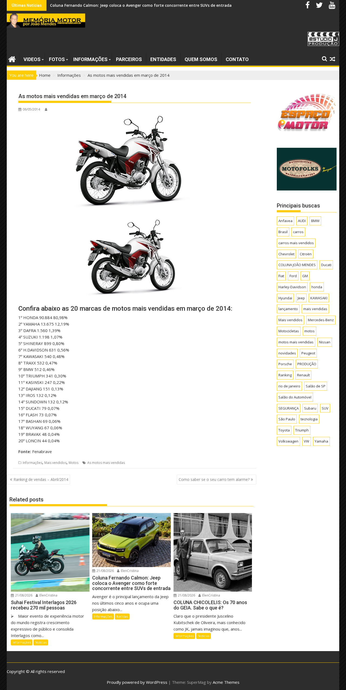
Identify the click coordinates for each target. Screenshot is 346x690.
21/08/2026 (23, 595)
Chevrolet (286, 254)
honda (316, 286)
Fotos (57, 59)
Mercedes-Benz (321, 319)
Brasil (283, 231)
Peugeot (308, 353)
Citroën (306, 254)
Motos (73, 462)
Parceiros (129, 59)
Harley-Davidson (292, 286)
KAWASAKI (318, 298)
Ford (293, 275)
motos (309, 331)
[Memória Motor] (12, 58)
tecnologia (309, 419)
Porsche (285, 363)
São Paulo (286, 419)
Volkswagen (288, 441)
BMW (315, 220)
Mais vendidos (55, 462)
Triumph (302, 430)
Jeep (301, 298)
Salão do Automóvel (294, 397)
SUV (325, 408)
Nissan (324, 342)
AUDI (302, 220)
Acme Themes (226, 682)
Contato (237, 59)
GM (305, 275)
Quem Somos (201, 59)
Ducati (326, 264)
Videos (32, 59)
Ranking (285, 375)
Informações (90, 59)
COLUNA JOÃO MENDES (297, 264)
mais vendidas (315, 308)
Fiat (281, 275)
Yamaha (321, 441)
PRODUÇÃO (306, 363)
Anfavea (285, 220)
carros (298, 231)
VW (306, 441)
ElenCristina (48, 595)
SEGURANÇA (288, 408)
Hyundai (285, 298)
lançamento (288, 308)
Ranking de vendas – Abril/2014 (41, 479)
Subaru (310, 408)
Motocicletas (288, 331)
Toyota (284, 430)
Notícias (40, 642)
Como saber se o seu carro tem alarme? (214, 479)
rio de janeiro (289, 386)
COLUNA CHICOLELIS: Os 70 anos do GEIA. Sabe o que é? (102, 5)
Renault (303, 375)
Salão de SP (315, 386)
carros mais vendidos (296, 242)
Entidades (163, 59)
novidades (287, 353)
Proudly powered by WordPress (137, 682)
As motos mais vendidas (106, 462)
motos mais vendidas (296, 342)
